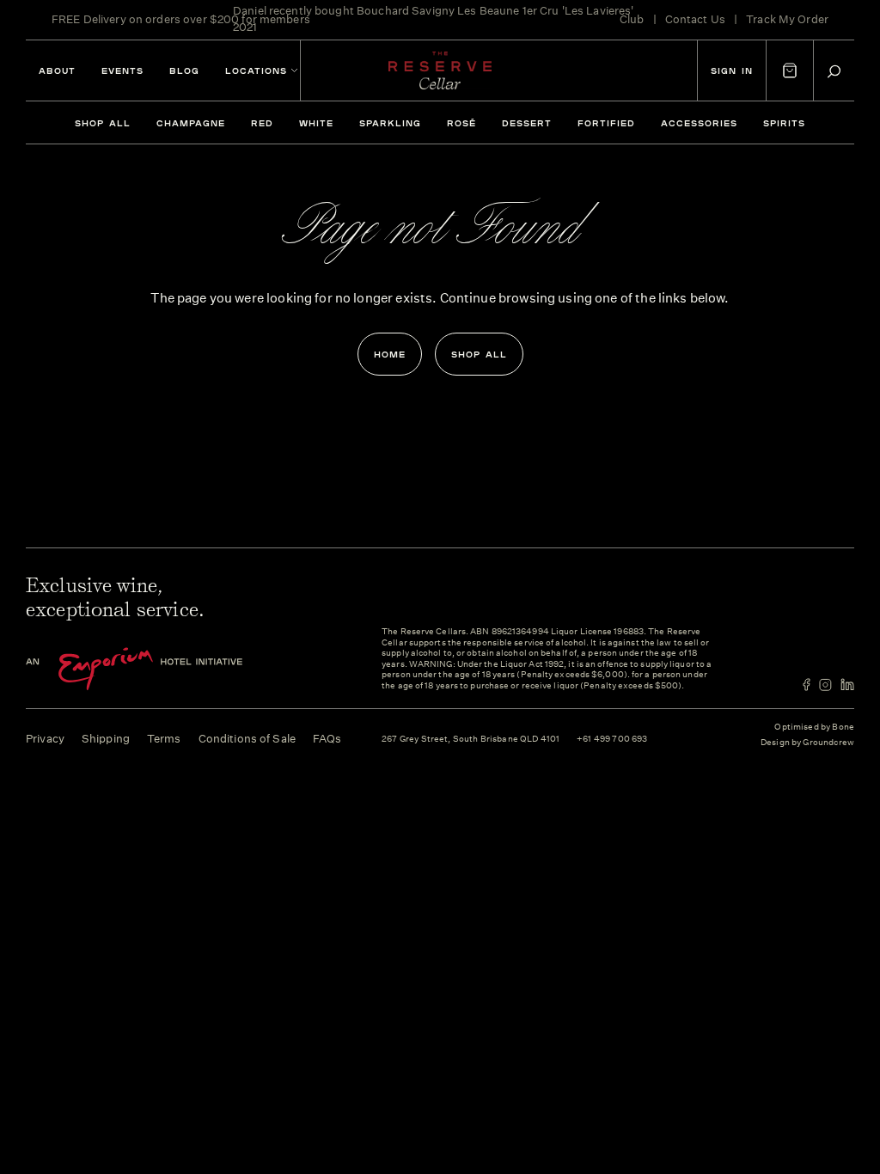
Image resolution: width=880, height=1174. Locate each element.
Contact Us (695, 19)
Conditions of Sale (247, 738)
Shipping (106, 738)
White (316, 123)
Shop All (103, 123)
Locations (256, 70)
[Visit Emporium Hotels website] (163, 669)
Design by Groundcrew (807, 743)
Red (262, 123)
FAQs (327, 738)
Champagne (190, 123)
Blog (184, 70)
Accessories (699, 123)
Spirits (784, 123)
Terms (164, 738)
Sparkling (390, 123)
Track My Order (787, 19)
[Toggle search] (834, 71)
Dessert (527, 123)
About (57, 70)
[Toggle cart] (789, 70)
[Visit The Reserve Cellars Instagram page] (825, 684)
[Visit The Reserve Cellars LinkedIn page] (847, 684)
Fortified (606, 123)
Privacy (45, 738)
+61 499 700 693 (612, 739)
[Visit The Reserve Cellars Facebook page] (806, 684)
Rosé (461, 123)
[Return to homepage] (440, 70)
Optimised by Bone (814, 727)
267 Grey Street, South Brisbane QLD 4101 (470, 739)
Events (122, 70)
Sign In (732, 70)
